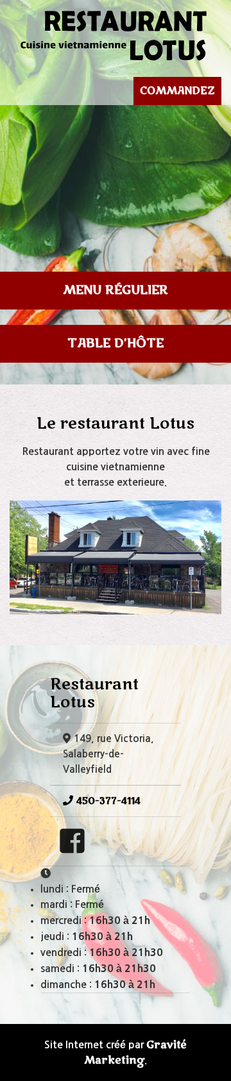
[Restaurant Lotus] (115, 34)
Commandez (177, 91)
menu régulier (115, 290)
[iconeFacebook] (72, 848)
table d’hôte (115, 343)
